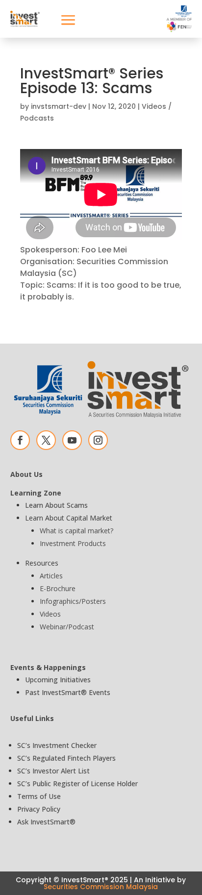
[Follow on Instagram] (98, 440)
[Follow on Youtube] (72, 440)
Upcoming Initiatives (58, 679)
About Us (26, 474)
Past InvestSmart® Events (67, 692)
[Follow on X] (46, 440)
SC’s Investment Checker (57, 745)
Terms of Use (39, 796)
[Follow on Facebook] (20, 440)
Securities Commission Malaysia (101, 887)
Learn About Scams (56, 505)
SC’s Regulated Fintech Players (66, 758)
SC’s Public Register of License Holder (77, 783)
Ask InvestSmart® (46, 821)
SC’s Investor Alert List (53, 770)
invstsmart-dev (58, 106)
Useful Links (32, 718)
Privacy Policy (38, 809)
